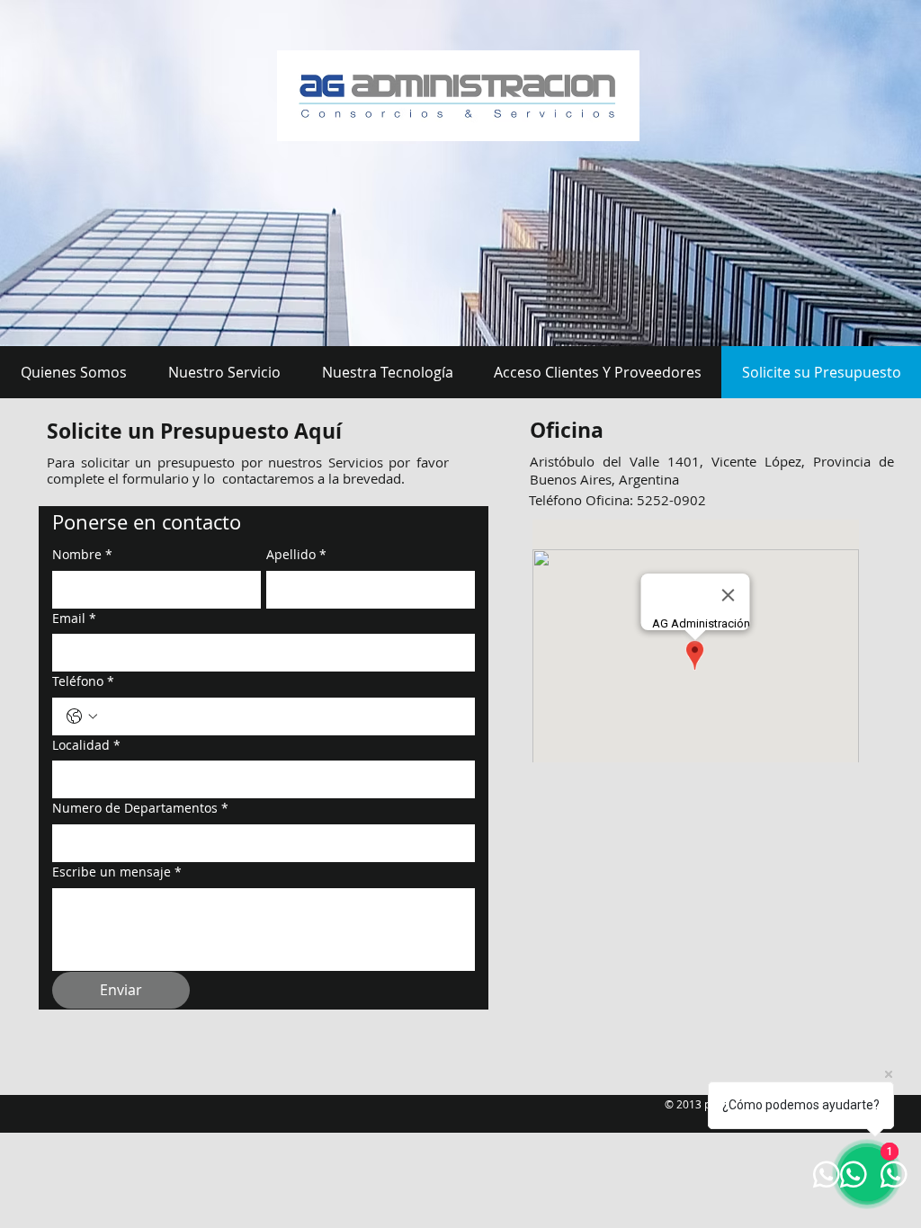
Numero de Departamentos (140, 807)
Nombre (82, 554)
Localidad (86, 744)
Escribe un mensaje (117, 871)
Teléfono (83, 681)
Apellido (296, 554)
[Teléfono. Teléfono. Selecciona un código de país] (82, 716)
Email (74, 618)
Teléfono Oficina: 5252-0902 (617, 500)
